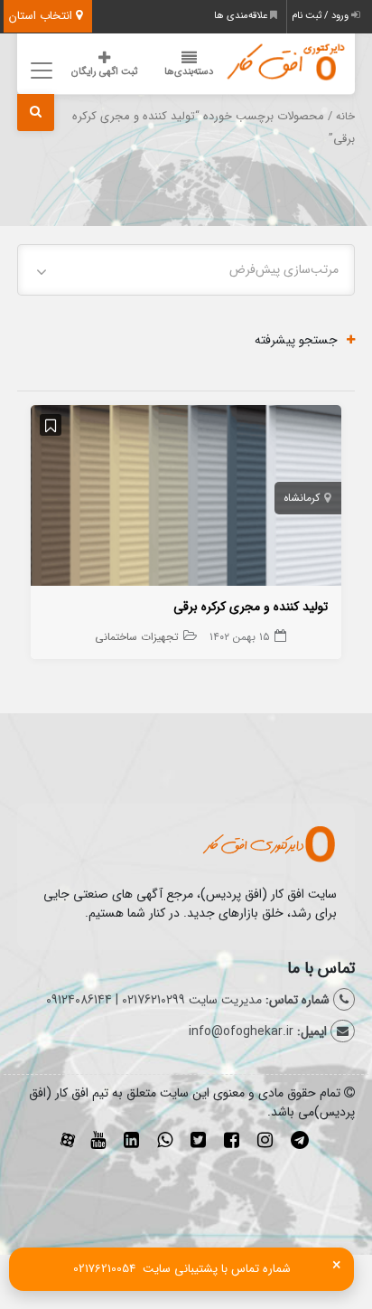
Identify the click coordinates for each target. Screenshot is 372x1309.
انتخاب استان (42, 15)
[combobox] (186, 270)
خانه (345, 116)
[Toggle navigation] (38, 70)
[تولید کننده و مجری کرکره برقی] (186, 499)
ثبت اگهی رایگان (104, 72)
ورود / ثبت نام (321, 16)
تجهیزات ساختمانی (137, 636)
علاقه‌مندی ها (242, 16)
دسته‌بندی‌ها (188, 72)
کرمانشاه (302, 497)
